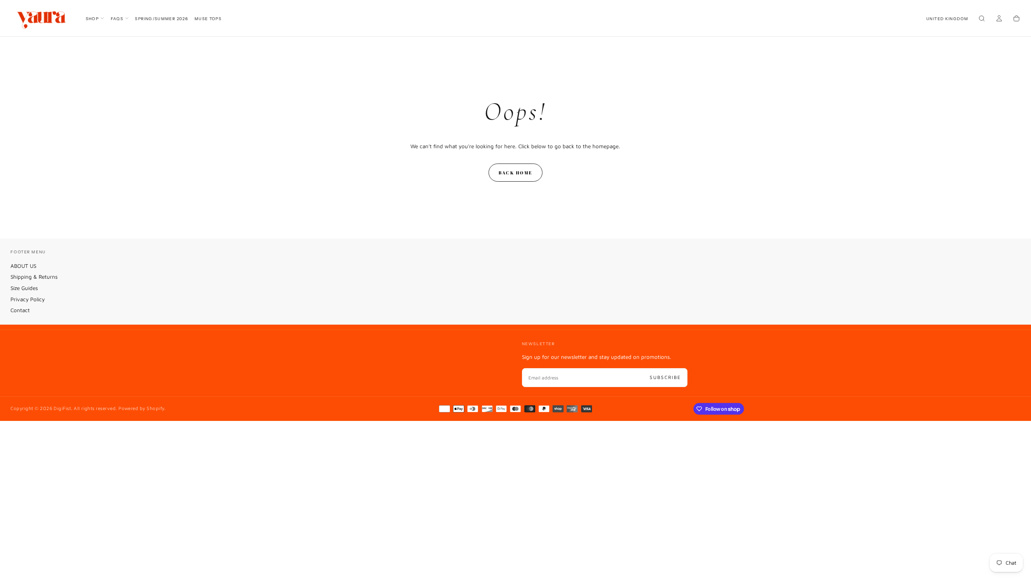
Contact (20, 310)
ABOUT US (23, 266)
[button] (947, 18)
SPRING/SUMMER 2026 (161, 18)
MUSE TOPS (208, 18)
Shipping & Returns (34, 276)
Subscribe (665, 377)
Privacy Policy (27, 299)
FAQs (117, 18)
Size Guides (24, 288)
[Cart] (1016, 19)
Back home (515, 173)
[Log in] (999, 19)
